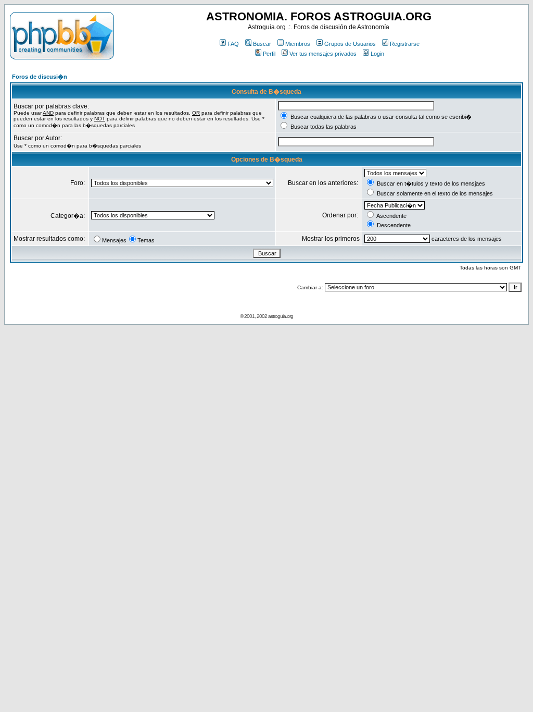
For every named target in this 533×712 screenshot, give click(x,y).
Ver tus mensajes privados (323, 54)
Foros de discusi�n (39, 76)
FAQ (233, 44)
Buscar (262, 44)
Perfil (269, 54)
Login (377, 54)
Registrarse (405, 44)
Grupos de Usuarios (350, 44)
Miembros (297, 44)
